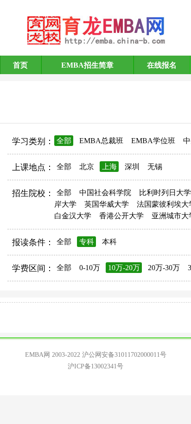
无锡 (154, 167)
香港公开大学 (121, 216)
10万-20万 (124, 268)
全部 (64, 141)
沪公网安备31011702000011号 (124, 354)
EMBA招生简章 (87, 65)
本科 (109, 242)
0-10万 (89, 268)
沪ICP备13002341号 (95, 366)
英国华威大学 (106, 204)
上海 (109, 167)
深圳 (132, 167)
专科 (86, 242)
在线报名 (162, 65)
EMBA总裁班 (101, 141)
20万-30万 (164, 268)
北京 (86, 167)
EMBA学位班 (153, 141)
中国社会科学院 (105, 192)
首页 (20, 65)
